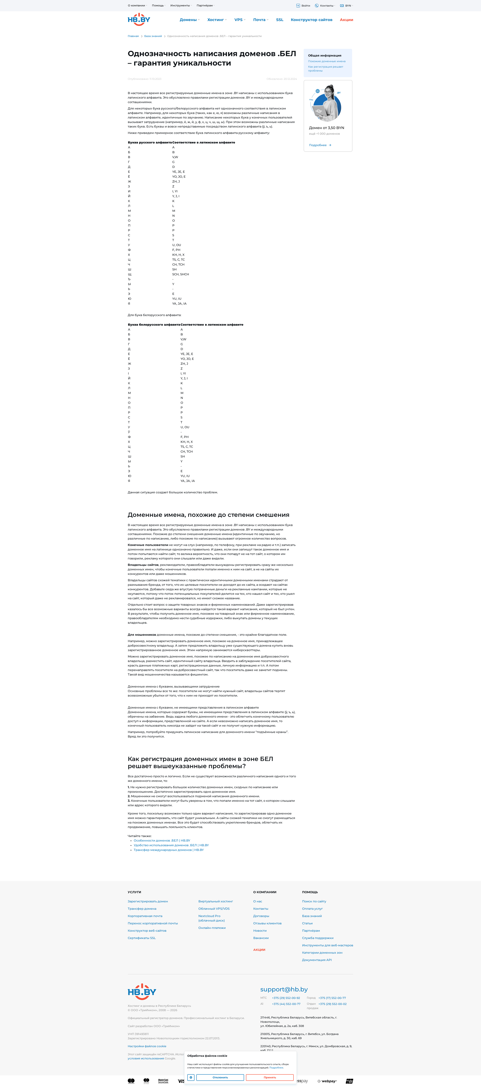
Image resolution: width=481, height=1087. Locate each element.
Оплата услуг (312, 908)
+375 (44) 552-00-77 (286, 1004)
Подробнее (276, 1067)
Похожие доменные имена (327, 61)
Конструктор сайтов (311, 19)
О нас (257, 901)
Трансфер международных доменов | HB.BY (169, 850)
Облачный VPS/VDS (214, 908)
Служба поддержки (318, 938)
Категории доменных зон (322, 952)
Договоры (261, 916)
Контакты (260, 908)
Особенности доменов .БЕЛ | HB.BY (162, 840)
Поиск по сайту (314, 901)
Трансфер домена (142, 908)
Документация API (317, 960)
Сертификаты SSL (142, 938)
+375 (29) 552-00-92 (286, 998)
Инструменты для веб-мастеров (327, 945)
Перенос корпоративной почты (153, 923)
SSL (279, 19)
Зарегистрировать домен (148, 901)
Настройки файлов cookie (147, 1046)
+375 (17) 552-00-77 (332, 998)
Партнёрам (311, 930)
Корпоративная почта (145, 916)
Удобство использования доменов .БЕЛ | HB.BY (171, 845)
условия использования (146, 1058)
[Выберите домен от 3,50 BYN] (325, 116)
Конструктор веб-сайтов (147, 930)
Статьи (307, 923)
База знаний (312, 916)
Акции (346, 19)
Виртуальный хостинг (215, 901)
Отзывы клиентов (267, 923)
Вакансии (261, 938)
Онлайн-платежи (212, 928)
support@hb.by (284, 989)
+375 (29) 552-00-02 (332, 1004)
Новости (260, 930)
